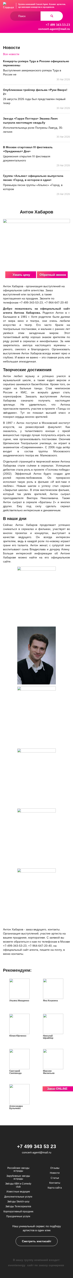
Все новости (11, 54)
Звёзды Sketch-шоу (18, 1201)
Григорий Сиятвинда (15, 1072)
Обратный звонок (53, 274)
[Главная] (8, 5)
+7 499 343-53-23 (58, 24)
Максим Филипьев (49, 1072)
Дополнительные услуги (18, 1196)
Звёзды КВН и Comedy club (18, 1185)
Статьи (55, 1178)
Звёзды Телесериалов (18, 1206)
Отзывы (54, 1168)
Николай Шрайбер (48, 1036)
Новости (55, 1172)
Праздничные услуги (18, 1216)
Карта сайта (55, 1187)
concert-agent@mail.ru (54, 28)
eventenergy (16, 1265)
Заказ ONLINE (57, 1088)
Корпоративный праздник (18, 1211)
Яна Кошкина (50, 1000)
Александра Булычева (16, 1107)
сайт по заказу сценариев (45, 1265)
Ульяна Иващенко (19, 1000)
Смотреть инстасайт (36, 1241)
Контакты (54, 1182)
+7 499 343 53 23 (36, 1146)
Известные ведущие (18, 1191)
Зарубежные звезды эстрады (18, 1177)
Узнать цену (21, 274)
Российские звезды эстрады (18, 1169)
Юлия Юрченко (17, 1035)
